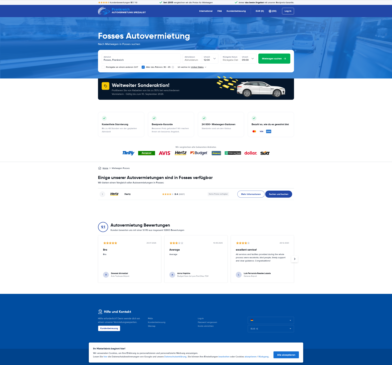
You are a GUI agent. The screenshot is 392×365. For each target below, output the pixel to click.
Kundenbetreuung (236, 11)
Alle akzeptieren (286, 355)
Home (105, 168)
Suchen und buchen (278, 194)
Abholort (107, 57)
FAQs (150, 318)
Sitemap (151, 326)
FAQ (219, 11)
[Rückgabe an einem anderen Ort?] (103, 67)
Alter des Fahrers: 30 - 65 (158, 67)
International (206, 11)
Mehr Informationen (251, 194)
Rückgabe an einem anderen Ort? (121, 67)
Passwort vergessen (207, 322)
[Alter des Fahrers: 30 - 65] (143, 67)
